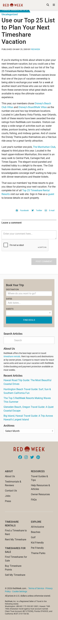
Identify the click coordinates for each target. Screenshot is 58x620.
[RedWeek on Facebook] (20, 457)
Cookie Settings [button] (19, 591)
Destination (12, 289)
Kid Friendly (37, 542)
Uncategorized (10, 14)
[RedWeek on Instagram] (26, 457)
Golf (33, 537)
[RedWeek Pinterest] (38, 457)
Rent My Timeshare (15, 539)
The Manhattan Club (44, 146)
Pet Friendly (37, 547)
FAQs (34, 499)
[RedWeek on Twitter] (32, 457)
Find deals (29, 320)
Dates (9, 299)
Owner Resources (40, 494)
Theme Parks (38, 553)
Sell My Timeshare (15, 574)
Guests (9, 309)
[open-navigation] (54, 5)
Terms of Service (36, 588)
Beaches (35, 532)
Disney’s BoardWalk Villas (33, 107)
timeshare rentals (12, 356)
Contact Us (11, 490)
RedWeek (35, 49)
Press (8, 501)
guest (51, 194)
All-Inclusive (37, 526)
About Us (10, 476)
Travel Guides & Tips (15, 9)
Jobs (7, 495)
